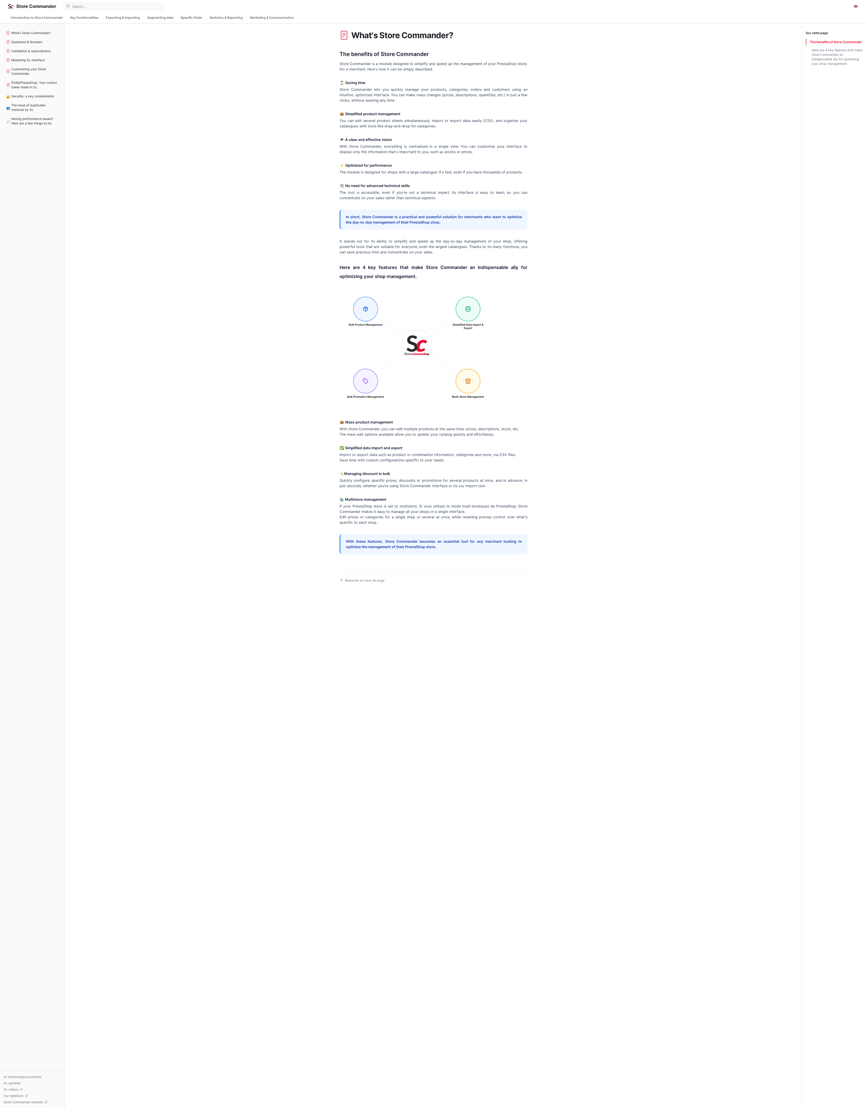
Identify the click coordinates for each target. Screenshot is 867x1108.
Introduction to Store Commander (37, 17)
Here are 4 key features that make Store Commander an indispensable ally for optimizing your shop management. (837, 56)
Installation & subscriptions (31, 51)
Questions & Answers (26, 42)
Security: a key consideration (30, 96)
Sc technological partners (22, 1077)
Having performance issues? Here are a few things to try (29, 121)
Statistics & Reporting (226, 17)
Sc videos (11, 1089)
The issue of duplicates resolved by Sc (25, 107)
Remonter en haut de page (365, 580)
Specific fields (191, 17)
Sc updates (12, 1083)
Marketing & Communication (272, 17)
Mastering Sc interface (28, 60)
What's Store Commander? (31, 33)
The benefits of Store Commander (836, 42)
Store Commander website (23, 1102)
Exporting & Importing (123, 17)
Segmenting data (160, 17)
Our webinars (13, 1096)
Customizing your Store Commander (28, 71)
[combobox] (114, 6)
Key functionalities (84, 17)
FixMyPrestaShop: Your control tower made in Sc (34, 85)
